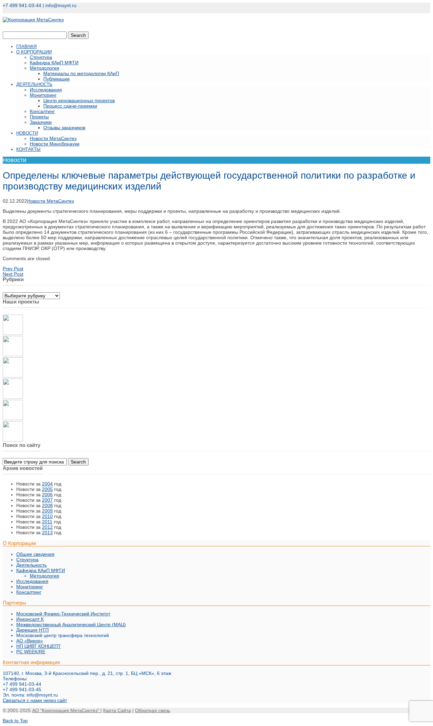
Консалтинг (42, 111)
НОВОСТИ (27, 133)
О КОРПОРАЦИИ (34, 51)
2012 (47, 527)
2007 (47, 500)
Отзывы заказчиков (64, 127)
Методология (44, 68)
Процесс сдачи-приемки (70, 106)
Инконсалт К (30, 619)
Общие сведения (35, 554)
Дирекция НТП (32, 630)
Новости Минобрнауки (54, 143)
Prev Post (13, 268)
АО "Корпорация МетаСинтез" (66, 710)
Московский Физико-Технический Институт (63, 613)
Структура (41, 57)
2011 (47, 521)
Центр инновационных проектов (79, 100)
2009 (47, 511)
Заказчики (41, 122)
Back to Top (15, 720)
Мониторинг (43, 95)
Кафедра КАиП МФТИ (54, 62)
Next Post (13, 274)
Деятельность (31, 565)
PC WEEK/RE (30, 651)
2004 (47, 483)
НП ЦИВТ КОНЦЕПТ (38, 646)
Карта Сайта (117, 710)
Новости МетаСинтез (53, 138)
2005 (47, 489)
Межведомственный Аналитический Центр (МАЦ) (71, 624)
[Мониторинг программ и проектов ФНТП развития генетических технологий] (13, 333)
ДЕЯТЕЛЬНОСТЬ (34, 84)
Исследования (46, 89)
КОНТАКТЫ (28, 149)
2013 (47, 532)
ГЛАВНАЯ (26, 46)
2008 (47, 505)
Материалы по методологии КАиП (81, 73)
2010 (47, 516)
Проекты (39, 116)
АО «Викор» (29, 640)
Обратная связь (152, 710)
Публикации (56, 79)
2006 (47, 494)
